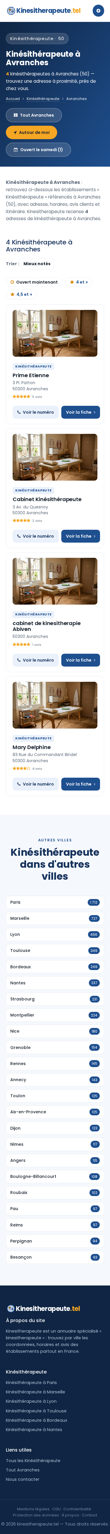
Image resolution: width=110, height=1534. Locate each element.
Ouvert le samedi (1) (41, 150)
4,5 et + (24, 294)
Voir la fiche (79, 412)
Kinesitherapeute (48, 10)
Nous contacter (22, 1479)
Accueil (13, 98)
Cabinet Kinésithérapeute (47, 499)
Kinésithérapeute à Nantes (34, 1430)
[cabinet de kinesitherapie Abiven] (55, 581)
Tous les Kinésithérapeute (33, 1461)
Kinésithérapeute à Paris (31, 1382)
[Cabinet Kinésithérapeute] (55, 457)
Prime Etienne (31, 375)
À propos (70, 1515)
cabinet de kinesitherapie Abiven (47, 626)
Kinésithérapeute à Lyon (31, 1401)
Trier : (13, 264)
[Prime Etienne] (55, 333)
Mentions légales (33, 1509)
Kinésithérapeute (43, 98)
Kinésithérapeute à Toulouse (36, 1411)
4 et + (82, 282)
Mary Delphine (32, 747)
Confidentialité (77, 1509)
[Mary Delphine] (55, 705)
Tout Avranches (37, 115)
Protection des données (36, 1515)
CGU (56, 1509)
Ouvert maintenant (37, 282)
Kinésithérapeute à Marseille (35, 1392)
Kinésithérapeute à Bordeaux (36, 1420)
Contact (89, 1515)
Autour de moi (34, 132)
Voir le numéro (38, 412)
